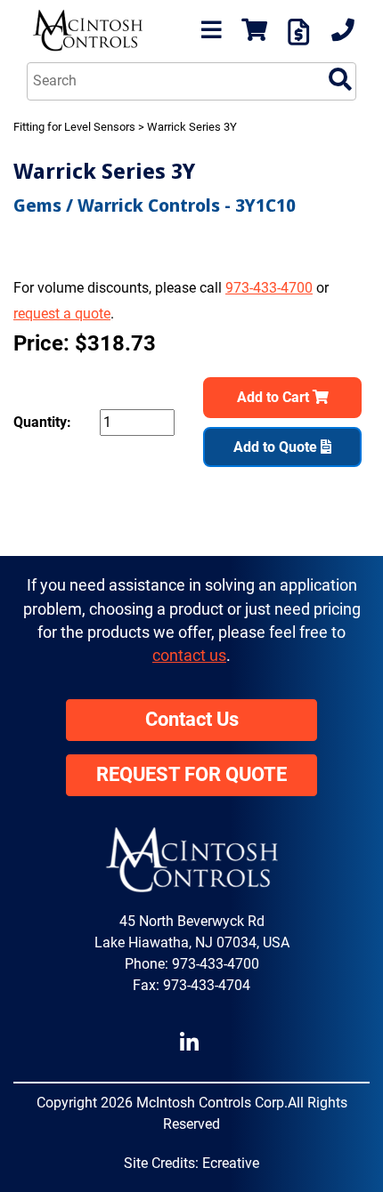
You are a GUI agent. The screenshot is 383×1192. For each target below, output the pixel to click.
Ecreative (230, 1163)
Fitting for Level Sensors (74, 126)
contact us (189, 655)
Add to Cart (275, 397)
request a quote (61, 313)
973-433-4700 (269, 287)
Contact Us (192, 719)
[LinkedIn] (192, 1042)
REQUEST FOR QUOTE (191, 774)
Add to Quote (277, 447)
